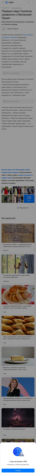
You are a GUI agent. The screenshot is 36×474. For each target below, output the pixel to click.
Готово (18, 470)
